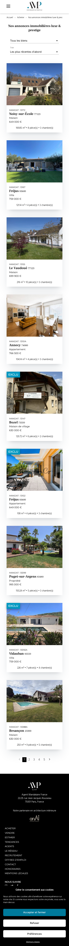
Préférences (34, 933)
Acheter (20, 17)
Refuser (34, 923)
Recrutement (13, 855)
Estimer (10, 837)
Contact (10, 864)
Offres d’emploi (15, 859)
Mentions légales (33, 942)
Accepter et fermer (34, 912)
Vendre (10, 832)
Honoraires (13, 868)
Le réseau (11, 850)
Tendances (12, 841)
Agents (9, 846)
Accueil (10, 17)
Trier (12, 47)
